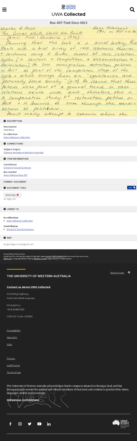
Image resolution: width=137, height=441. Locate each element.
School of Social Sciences (20, 229)
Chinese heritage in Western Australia (24, 152)
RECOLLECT (8, 259)
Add (130, 187)
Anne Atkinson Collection (19, 220)
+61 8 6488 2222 (15, 309)
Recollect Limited (40, 259)
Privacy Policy (9, 254)
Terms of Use (20, 254)
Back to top (117, 272)
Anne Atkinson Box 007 (15, 175)
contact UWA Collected (54, 256)
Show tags (11, 194)
